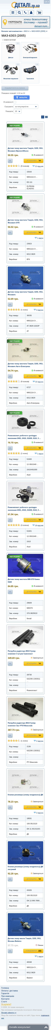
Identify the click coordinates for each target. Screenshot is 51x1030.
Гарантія (5, 993)
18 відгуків (39, 525)
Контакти (5, 999)
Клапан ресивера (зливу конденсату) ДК (25, 795)
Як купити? (6, 1004)
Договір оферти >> (8, 1013)
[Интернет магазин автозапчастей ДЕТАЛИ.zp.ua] (25, 5)
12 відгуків (39, 166)
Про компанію (7, 996)
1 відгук (40, 238)
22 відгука (39, 382)
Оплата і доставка (9, 991)
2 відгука (39, 741)
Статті (4, 1002)
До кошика (32, 160)
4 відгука (39, 310)
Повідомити (31, 951)
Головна (5, 988)
